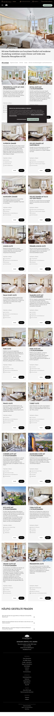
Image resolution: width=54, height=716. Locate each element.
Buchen (21, 170)
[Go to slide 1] (11, 83)
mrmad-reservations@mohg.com (27, 647)
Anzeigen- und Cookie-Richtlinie (37, 114)
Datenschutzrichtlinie (13, 115)
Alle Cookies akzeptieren (33, 119)
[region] (27, 114)
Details (14, 170)
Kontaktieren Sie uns (27, 649)
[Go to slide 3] (13, 83)
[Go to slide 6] (17, 559)
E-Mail (48, 117)
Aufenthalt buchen (47, 5)
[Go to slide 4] (15, 83)
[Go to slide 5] (16, 83)
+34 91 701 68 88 (27, 646)
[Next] (23, 75)
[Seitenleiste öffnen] (2, 5)
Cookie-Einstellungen (21, 119)
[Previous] (4, 75)
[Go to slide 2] (12, 83)
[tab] (5, 62)
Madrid (14, 1)
